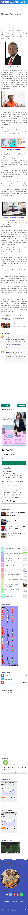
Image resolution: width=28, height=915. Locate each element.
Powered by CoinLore (14, 772)
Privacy (22, 901)
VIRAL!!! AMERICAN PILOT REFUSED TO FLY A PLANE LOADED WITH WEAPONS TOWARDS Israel (16, 514)
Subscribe (25, 682)
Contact (15, 901)
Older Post (5, 405)
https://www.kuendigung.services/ (13, 344)
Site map (18, 905)
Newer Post (22, 405)
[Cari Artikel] (25, 2)
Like (26, 675)
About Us (6, 901)
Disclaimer (10, 905)
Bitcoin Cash (13, 761)
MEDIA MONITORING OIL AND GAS (16, 909)
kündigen (21, 358)
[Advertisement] (12, 709)
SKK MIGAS (8, 320)
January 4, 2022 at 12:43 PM (17, 352)
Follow (25, 679)
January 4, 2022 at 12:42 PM (17, 337)
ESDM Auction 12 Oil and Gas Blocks (13, 589)
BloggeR (8, 337)
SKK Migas (11, 31)
